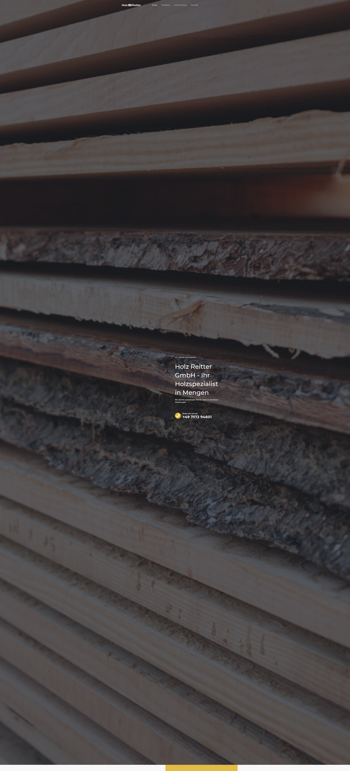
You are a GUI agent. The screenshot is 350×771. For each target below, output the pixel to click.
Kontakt (194, 5)
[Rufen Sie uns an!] (178, 416)
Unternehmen (180, 5)
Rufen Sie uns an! (190, 414)
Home (154, 5)
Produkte (166, 5)
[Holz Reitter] (131, 5)
